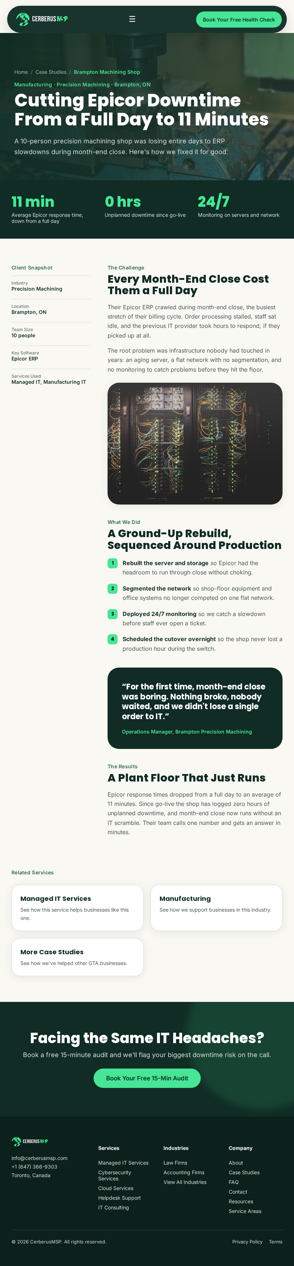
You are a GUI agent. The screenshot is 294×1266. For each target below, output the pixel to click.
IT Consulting (113, 1207)
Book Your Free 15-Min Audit (147, 1078)
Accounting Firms (183, 1172)
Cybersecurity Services (114, 1175)
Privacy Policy (247, 1241)
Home (21, 72)
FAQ (234, 1182)
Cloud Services (115, 1188)
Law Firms (175, 1163)
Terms (276, 1241)
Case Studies (50, 72)
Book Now (223, 1253)
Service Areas (245, 1211)
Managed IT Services (123, 1163)
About (236, 1163)
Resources (241, 1201)
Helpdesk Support (119, 1198)
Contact (238, 1192)
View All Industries (185, 1182)
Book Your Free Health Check (239, 19)
